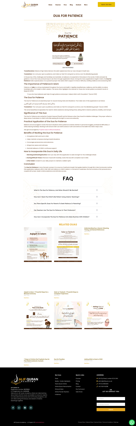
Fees (65, 5)
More (86, 5)
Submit (111, 409)
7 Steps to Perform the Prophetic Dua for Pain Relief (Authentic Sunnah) (36, 360)
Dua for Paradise (59, 359)
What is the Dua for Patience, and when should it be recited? (56, 190)
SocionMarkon (39, 422)
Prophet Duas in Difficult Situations (49, 130)
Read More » (26, 297)
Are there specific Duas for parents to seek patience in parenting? (57, 203)
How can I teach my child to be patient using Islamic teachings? (56, 197)
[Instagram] (31, 408)
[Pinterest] (25, 408)
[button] (68, 191)
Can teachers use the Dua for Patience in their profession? (54, 210)
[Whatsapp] (19, 408)
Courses (58, 5)
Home (50, 5)
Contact (78, 5)
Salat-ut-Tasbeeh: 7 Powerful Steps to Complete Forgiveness (66, 293)
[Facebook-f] (13, 408)
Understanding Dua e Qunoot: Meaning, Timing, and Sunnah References (96, 229)
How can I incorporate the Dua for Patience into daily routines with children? (61, 217)
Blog (71, 5)
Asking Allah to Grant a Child (93, 359)
